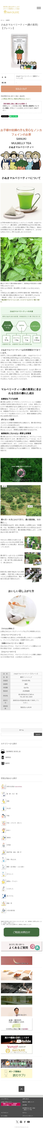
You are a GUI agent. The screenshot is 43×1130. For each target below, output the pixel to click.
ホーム (2, 20)
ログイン (25, 1112)
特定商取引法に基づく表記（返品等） (13, 96)
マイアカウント (4, 1112)
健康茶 (8, 20)
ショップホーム (4, 1098)
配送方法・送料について (28, 1101)
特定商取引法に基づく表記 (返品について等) (29, 1108)
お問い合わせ (26, 1098)
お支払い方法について (6, 1101)
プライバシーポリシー (28, 1115)
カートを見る (4, 1115)
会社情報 (25, 1105)
